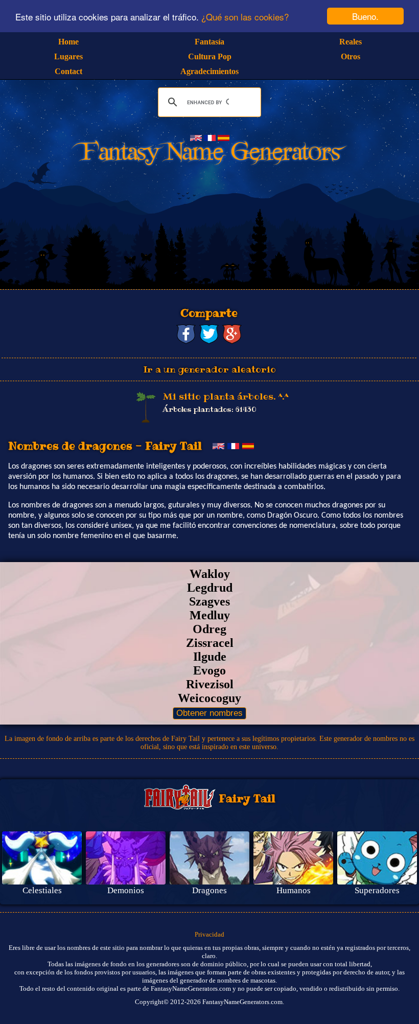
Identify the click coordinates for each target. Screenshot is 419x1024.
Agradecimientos (209, 71)
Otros (350, 56)
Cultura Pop (209, 56)
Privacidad (209, 934)
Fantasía (209, 41)
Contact (68, 71)
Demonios (125, 890)
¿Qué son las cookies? (245, 16)
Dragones (209, 890)
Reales (350, 41)
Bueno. (365, 16)
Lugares (68, 56)
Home (68, 41)
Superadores (377, 890)
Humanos (293, 890)
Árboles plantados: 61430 (209, 409)
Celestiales (42, 890)
